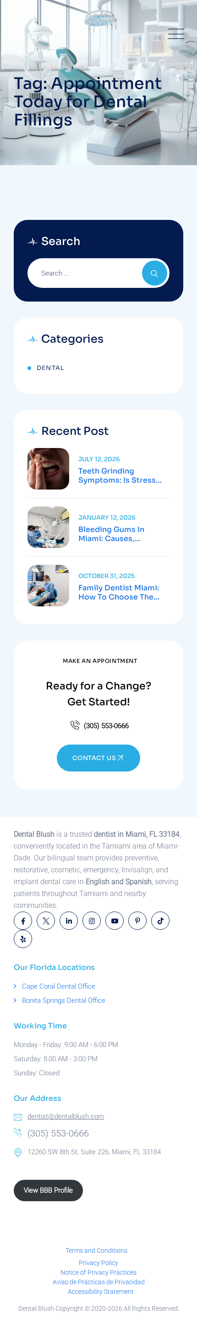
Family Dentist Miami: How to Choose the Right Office (118, 593)
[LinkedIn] (69, 921)
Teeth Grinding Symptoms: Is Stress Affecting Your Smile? (119, 476)
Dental (50, 368)
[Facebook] (23, 921)
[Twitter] (46, 921)
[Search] (154, 273)
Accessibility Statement (101, 1291)
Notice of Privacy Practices (98, 1272)
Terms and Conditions (96, 1250)
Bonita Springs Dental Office (63, 1000)
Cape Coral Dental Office (58, 986)
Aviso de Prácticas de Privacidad (99, 1282)
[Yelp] (23, 939)
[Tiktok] (160, 921)
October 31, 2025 (106, 576)
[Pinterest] (137, 921)
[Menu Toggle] (174, 34)
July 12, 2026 (99, 459)
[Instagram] (91, 921)
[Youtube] (114, 921)
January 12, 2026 (107, 517)
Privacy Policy (98, 1262)
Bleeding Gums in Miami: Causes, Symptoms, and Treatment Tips (111, 534)
